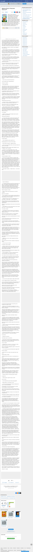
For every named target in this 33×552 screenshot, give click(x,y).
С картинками (25, 34)
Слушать (6, 12)
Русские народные (25, 21)
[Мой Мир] (19, 493)
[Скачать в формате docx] (14, 12)
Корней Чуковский (25, 51)
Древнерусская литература (11, 496)
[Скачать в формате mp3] (17, 12)
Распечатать (17, 482)
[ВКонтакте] (16, 493)
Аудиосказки (10, 1)
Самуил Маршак (25, 55)
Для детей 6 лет (25, 42)
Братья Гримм (25, 49)
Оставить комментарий (11, 538)
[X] (20, 493)
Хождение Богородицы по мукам (27, 17)
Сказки (7, 1)
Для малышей (25, 37)
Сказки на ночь (25, 24)
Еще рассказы (11, 529)
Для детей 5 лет (25, 41)
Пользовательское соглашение (5, 551)
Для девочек (24, 30)
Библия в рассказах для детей (27, 12)
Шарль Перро (25, 50)
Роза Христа (24, 13)
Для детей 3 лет (25, 38)
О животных (24, 26)
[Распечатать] (19, 12)
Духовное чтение (3, 496)
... (21, 1)
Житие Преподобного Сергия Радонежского (27, 10)
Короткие (24, 25)
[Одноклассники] (17, 493)
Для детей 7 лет (25, 43)
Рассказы (14, 1)
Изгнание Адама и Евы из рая (27, 14)
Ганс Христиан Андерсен (26, 54)
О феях (24, 31)
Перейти (24, 3)
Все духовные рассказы (10, 531)
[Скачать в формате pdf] (16, 12)
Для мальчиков (25, 29)
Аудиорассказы (18, 1)
